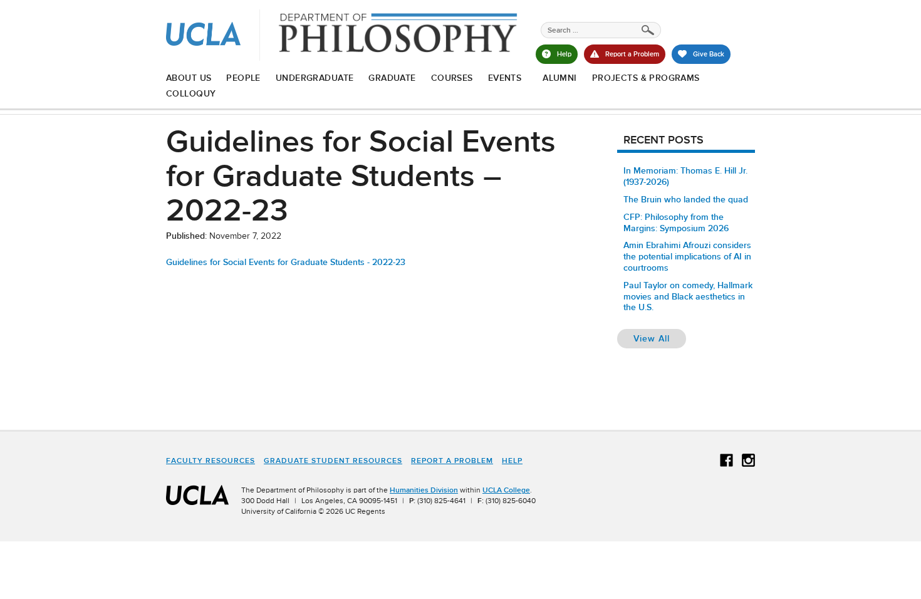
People (243, 78)
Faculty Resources (210, 460)
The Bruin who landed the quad (685, 199)
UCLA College (506, 490)
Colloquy (191, 93)
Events (505, 78)
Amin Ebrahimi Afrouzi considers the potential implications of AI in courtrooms (687, 256)
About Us (188, 78)
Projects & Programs (646, 78)
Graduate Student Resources (333, 460)
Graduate (391, 78)
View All (659, 338)
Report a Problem (452, 460)
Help (512, 460)
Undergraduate (314, 78)
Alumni (560, 78)
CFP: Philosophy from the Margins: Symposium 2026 (676, 222)
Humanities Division (424, 490)
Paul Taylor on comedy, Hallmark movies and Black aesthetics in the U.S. (687, 296)
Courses (452, 78)
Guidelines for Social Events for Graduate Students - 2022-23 (285, 262)
